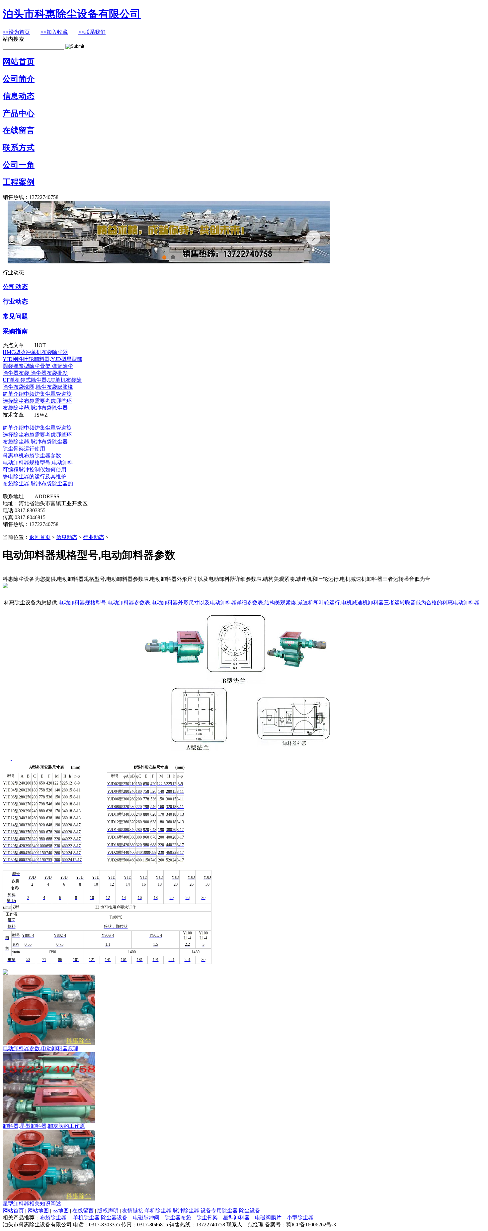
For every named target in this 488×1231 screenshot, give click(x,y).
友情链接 (132, 1210)
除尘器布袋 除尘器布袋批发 (35, 373)
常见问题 (15, 316)
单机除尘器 (158, 1210)
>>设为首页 (16, 32)
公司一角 (19, 165)
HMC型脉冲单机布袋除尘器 (35, 352)
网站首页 (19, 61)
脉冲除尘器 (186, 1210)
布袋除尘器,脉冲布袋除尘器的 (38, 483)
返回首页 (39, 537)
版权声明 (107, 1210)
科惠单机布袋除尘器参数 (32, 455)
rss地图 (60, 1210)
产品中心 (19, 113)
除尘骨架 (207, 1217)
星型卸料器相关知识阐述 (32, 1203)
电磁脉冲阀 (146, 1217)
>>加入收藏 (54, 32)
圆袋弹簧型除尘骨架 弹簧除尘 (38, 366)
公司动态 (15, 286)
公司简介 (19, 79)
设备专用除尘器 (219, 1210)
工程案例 (19, 182)
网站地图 (37, 1210)
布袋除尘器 (53, 1217)
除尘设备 (249, 1210)
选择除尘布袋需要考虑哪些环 (37, 401)
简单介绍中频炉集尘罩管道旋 (37, 394)
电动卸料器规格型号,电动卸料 (38, 462)
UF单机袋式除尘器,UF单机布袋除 (42, 380)
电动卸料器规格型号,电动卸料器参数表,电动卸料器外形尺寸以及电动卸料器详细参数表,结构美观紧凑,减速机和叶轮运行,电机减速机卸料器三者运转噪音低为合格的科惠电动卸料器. (269, 602)
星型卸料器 (236, 1217)
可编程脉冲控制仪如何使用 (34, 469)
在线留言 (19, 130)
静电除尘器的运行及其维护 (34, 476)
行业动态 (15, 301)
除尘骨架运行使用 (24, 448)
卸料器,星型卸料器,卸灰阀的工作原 (44, 1126)
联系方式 (19, 147)
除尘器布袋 (178, 1217)
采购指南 (15, 331)
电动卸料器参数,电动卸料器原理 (40, 1048)
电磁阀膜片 (268, 1217)
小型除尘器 (300, 1217)
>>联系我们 (92, 32)
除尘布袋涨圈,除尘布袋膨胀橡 (38, 387)
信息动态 (19, 96)
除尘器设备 (114, 1217)
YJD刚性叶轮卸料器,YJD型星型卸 (42, 359)
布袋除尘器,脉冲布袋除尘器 (35, 408)
